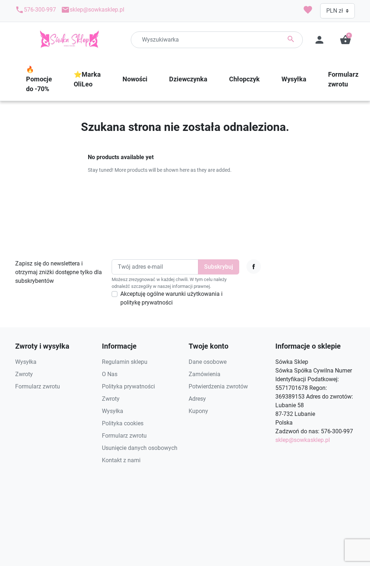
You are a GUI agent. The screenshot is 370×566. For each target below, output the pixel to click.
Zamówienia (204, 374)
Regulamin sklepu (124, 361)
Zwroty (24, 374)
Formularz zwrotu (37, 386)
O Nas (109, 374)
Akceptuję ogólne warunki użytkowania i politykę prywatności (171, 298)
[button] (345, 39)
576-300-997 (35, 9)
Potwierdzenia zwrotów (218, 386)
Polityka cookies (122, 423)
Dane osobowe (208, 361)
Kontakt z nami (121, 460)
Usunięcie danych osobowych (139, 447)
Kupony (198, 411)
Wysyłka (25, 361)
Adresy (197, 398)
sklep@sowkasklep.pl (92, 9)
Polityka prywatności (128, 386)
